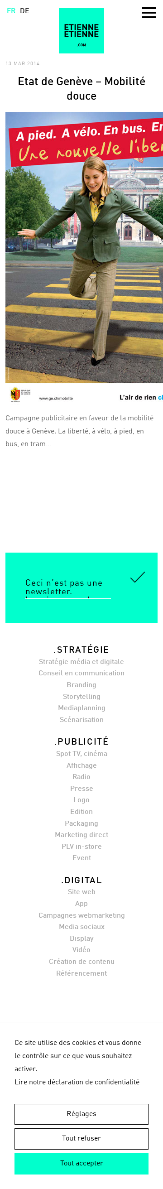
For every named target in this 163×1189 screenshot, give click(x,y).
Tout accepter (81, 1163)
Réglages (81, 1114)
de (24, 11)
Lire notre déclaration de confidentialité (76, 1082)
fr (11, 11)
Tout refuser (81, 1138)
